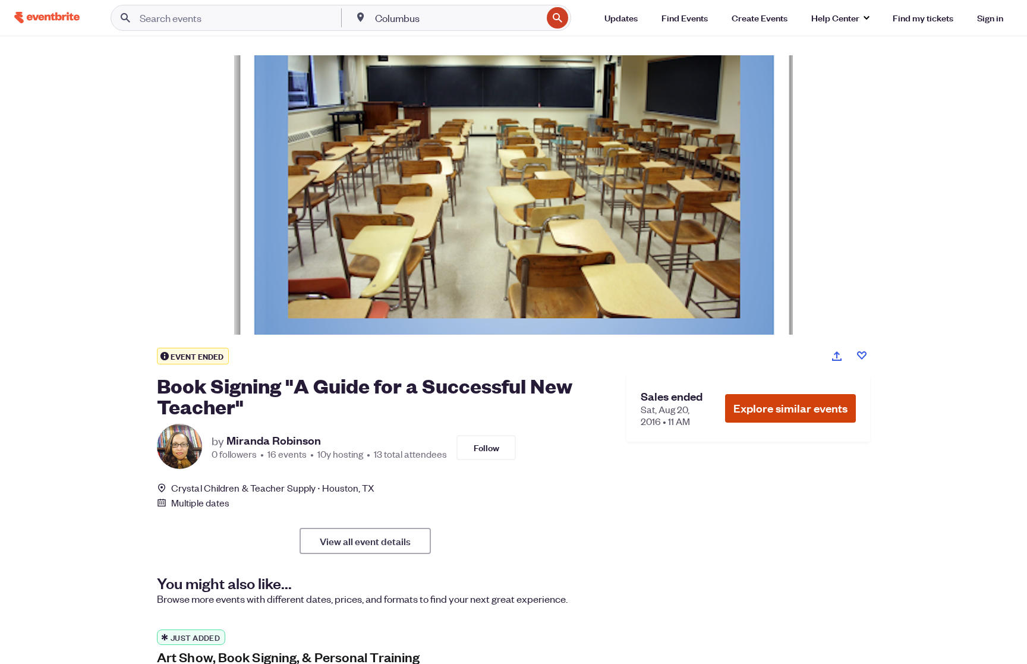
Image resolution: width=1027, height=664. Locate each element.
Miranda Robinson (273, 440)
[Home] (47, 17)
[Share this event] (837, 356)
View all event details (365, 540)
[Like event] (861, 355)
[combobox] (457, 18)
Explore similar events (790, 408)
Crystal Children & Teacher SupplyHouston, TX (273, 488)
